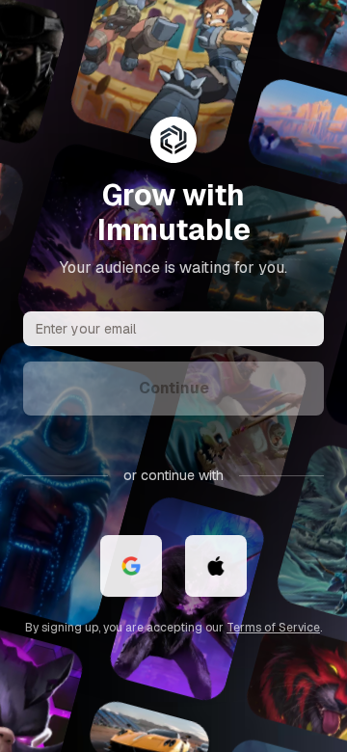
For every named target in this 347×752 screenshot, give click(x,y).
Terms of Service (273, 627)
